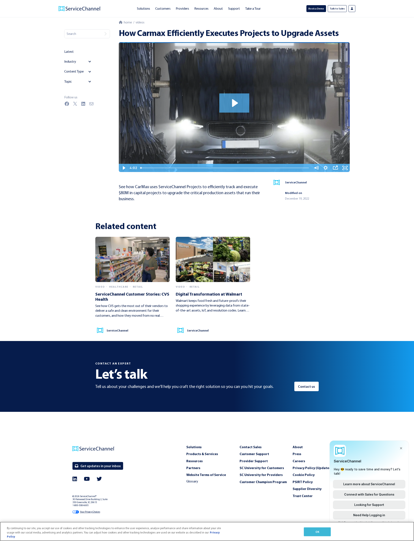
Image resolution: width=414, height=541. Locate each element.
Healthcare (118, 286)
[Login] (351, 8)
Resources (201, 8)
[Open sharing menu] (335, 168)
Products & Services (202, 454)
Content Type (74, 71)
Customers (163, 8)
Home (127, 22)
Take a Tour (253, 8)
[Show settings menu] (326, 168)
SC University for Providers (261, 475)
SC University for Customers (262, 468)
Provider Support (254, 461)
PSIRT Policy (303, 482)
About (218, 8)
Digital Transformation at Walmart (209, 294)
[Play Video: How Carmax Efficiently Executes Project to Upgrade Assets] (234, 103)
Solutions (143, 8)
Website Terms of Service (206, 475)
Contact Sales (251, 447)
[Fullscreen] (345, 168)
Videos (140, 22)
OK (317, 531)
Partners (193, 468)
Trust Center (303, 496)
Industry (70, 61)
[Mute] (316, 168)
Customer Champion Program (263, 482)
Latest (69, 52)
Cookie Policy (304, 475)
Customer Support (254, 454)
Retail (138, 286)
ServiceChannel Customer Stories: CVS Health (132, 296)
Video (100, 286)
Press (297, 454)
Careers (299, 461)
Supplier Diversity (307, 489)
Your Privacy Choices (90, 511)
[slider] (225, 168)
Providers (182, 8)
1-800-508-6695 (80, 505)
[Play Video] (124, 168)
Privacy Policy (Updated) (312, 468)
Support (234, 8)
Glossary (192, 481)
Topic (68, 81)
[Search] (105, 33)
